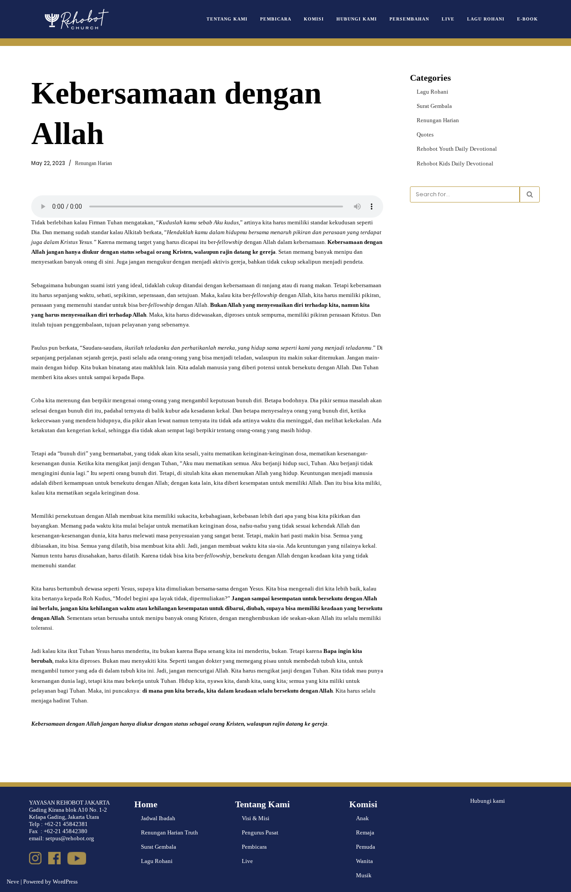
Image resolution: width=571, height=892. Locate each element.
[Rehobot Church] (75, 19)
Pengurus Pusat (260, 832)
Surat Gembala (434, 106)
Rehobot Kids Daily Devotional (455, 163)
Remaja (365, 832)
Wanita (364, 861)
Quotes (425, 134)
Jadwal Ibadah (158, 818)
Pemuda (365, 846)
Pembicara (275, 19)
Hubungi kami (487, 800)
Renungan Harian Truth (169, 832)
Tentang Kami (227, 19)
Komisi (314, 19)
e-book (527, 19)
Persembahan (409, 19)
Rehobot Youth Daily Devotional (457, 148)
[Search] (530, 194)
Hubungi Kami (356, 19)
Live (448, 19)
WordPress (65, 881)
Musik (364, 875)
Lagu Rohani (486, 19)
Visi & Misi (255, 818)
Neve (13, 881)
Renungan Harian (93, 163)
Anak (362, 818)
